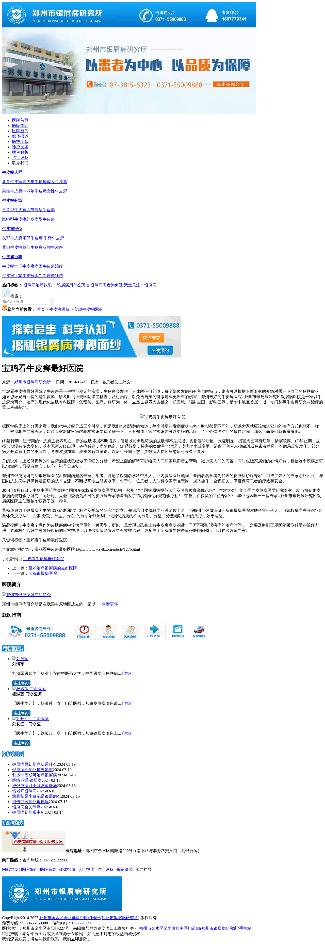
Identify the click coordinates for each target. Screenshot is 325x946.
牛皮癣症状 (12, 275)
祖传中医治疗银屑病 (30, 802)
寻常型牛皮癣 (14, 210)
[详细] (127, 673)
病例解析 (20, 152)
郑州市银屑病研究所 (32, 382)
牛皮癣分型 (12, 200)
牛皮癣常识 (12, 266)
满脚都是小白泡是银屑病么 (36, 796)
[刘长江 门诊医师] (30, 718)
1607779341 (81, 923)
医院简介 (20, 125)
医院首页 (20, 120)
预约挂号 (143, 869)
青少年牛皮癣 (34, 182)
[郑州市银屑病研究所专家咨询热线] (36, 638)
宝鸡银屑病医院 (42, 573)
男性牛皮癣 (12, 191)
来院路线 (124, 869)
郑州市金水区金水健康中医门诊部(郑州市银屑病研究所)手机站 (195, 928)
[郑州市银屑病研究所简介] (26, 595)
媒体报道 (20, 136)
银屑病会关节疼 (26, 807)
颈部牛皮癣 (33, 238)
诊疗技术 (20, 147)
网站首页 (10, 869)
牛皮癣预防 (53, 275)
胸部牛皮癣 (32, 247)
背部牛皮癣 (12, 247)
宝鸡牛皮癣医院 (88, 309)
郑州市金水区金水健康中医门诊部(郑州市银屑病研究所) (89, 918)
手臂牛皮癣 (54, 238)
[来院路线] (13, 824)
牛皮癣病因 (32, 266)
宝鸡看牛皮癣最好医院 (43, 559)
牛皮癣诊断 (32, 275)
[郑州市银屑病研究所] (129, 26)
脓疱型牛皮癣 (14, 219)
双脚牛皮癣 (53, 247)
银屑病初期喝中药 (28, 812)
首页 (41, 309)
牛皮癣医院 (59, 309)
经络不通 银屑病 (27, 780)
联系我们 (20, 163)
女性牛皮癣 (57, 191)
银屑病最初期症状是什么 (34, 764)
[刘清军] (20, 659)
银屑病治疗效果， (39, 285)
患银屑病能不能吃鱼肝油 (34, 786)
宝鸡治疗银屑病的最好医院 (52, 568)
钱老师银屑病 (24, 791)
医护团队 (20, 141)
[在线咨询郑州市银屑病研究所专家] (176, 638)
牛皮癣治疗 (53, 266)
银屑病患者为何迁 (106, 285)
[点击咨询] (21, 685)
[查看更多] (110, 604)
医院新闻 (20, 131)
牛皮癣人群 (12, 172)
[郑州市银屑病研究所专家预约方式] (106, 638)
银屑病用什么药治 (73, 285)
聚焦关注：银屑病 (140, 285)
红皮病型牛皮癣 (40, 219)
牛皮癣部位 (12, 228)
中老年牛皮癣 (34, 191)
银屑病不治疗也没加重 (32, 770)
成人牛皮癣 (57, 182)
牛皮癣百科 (12, 257)
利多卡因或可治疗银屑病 (34, 775)
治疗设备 (20, 157)
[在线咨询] (162, 417)
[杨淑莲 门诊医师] (29, 689)
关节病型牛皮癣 (40, 210)
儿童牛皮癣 (12, 182)
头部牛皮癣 (12, 238)
